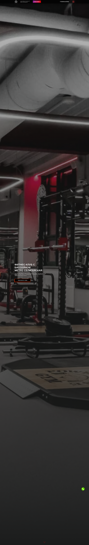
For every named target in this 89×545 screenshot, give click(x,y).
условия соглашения (62, 273)
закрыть (61, 277)
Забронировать (61, 275)
